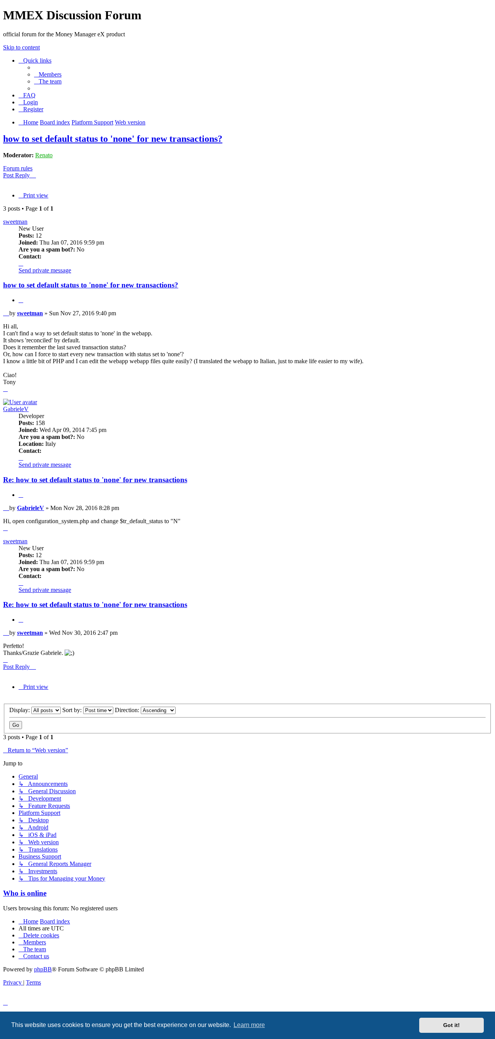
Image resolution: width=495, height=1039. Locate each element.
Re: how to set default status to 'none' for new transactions (95, 480)
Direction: (128, 710)
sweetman (15, 221)
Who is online (24, 893)
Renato (44, 155)
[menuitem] (47, 74)
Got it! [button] (451, 1025)
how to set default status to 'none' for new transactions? (112, 139)
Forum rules (17, 168)
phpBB (43, 969)
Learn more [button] (249, 1025)
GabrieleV (16, 409)
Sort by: (72, 710)
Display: (20, 710)
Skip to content (21, 47)
